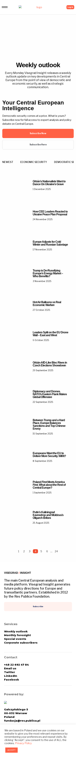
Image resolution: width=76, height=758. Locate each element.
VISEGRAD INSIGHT (17, 572)
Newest (7, 161)
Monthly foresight (17, 635)
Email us (10, 668)
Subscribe (38, 606)
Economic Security (33, 161)
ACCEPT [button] (11, 750)
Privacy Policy (23, 743)
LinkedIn (10, 675)
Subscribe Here (38, 144)
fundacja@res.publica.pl (22, 720)
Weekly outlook (16, 631)
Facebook (11, 679)
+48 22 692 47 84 (16, 664)
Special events (15, 639)
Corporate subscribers (20, 642)
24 (56, 551)
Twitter (9, 672)
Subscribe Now (38, 133)
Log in (70, 7)
